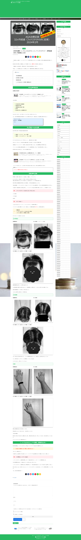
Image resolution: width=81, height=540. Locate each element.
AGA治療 (44, 18)
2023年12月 (59, 217)
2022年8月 (58, 246)
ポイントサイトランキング (60, 67)
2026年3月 (58, 168)
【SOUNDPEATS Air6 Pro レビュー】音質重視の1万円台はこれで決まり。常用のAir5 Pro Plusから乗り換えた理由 (66, 90)
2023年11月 (58, 219)
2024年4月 (58, 210)
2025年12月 (59, 174)
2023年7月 (58, 226)
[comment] (40, 57)
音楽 (51, 18)
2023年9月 (58, 223)
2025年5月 (58, 186)
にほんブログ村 (58, 72)
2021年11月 (58, 263)
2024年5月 (58, 208)
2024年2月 (58, 214)
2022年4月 (58, 254)
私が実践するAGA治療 (19, 77)
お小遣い (29, 18)
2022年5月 (58, 252)
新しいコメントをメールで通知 (17, 511)
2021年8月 (58, 268)
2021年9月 (58, 266)
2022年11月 (58, 241)
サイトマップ (59, 31)
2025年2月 (58, 192)
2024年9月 (58, 201)
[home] (64, 60)
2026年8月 (58, 159)
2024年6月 (58, 206)
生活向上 (37, 18)
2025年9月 (58, 179)
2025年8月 (58, 181)
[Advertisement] (40, 10)
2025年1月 (58, 194)
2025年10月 (59, 177)
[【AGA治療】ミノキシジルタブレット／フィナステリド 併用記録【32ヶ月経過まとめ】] (33, 57)
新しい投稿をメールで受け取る (17, 514)
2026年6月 (58, 163)
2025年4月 (58, 188)
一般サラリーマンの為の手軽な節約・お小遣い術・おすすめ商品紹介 (40, 535)
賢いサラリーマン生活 (15, 2)
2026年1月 (58, 172)
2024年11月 (58, 197)
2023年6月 (58, 228)
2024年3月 (58, 212)
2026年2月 (58, 170)
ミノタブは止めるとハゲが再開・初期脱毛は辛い (24, 82)
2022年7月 (58, 248)
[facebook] (28, 57)
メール (14, 501)
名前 (14, 497)
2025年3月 (58, 190)
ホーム (59, 18)
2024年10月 (59, 199)
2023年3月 (58, 234)
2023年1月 (58, 237)
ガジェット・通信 (21, 18)
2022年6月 (58, 250)
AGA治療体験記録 (19, 75)
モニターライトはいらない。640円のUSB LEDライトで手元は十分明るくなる (66, 81)
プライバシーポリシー (60, 33)
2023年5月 (58, 230)
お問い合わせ (59, 29)
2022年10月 (59, 243)
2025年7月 (58, 183)
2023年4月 (58, 232)
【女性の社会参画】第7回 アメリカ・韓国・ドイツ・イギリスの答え (66, 99)
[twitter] (26, 57)
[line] (38, 57)
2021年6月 (58, 272)
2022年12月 (58, 239)
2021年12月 (58, 261)
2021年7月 (58, 270)
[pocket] (31, 57)
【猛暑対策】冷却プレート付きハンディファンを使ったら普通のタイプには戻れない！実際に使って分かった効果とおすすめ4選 (66, 107)
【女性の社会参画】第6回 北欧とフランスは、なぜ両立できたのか (66, 116)
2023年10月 (59, 221)
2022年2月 (58, 257)
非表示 (18, 72)
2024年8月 (58, 203)
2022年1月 (58, 259)
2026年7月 (58, 161)
